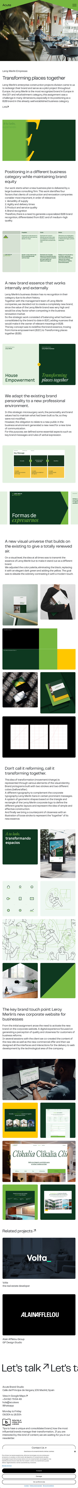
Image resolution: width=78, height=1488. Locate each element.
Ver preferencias (39, 1482)
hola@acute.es (10, 1402)
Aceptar (39, 1471)
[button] (75, 1451)
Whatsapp (8, 1406)
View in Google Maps (14, 1396)
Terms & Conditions (48, 1485)
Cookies (26, 1485)
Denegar (39, 1476)
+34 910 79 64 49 (12, 1399)
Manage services (7, 1465)
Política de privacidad (36, 1485)
